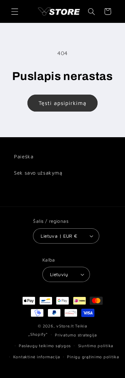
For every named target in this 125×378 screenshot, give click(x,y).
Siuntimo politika (96, 345)
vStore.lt (65, 326)
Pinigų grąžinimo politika (93, 356)
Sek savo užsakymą (38, 173)
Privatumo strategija (76, 335)
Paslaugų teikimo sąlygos (45, 345)
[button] (15, 11)
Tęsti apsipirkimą (63, 103)
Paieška (23, 156)
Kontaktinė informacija (36, 356)
